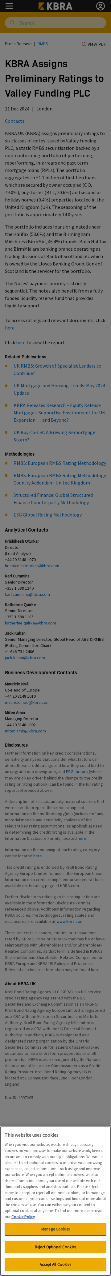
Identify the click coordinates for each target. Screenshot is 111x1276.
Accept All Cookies (55, 1264)
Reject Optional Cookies (55, 1247)
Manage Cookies (55, 1229)
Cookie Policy (23, 1216)
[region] (55, 1201)
